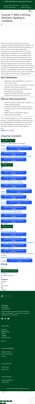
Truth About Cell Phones (8, 231)
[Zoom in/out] (1, 401)
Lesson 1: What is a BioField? (10, 151)
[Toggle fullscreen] (4, 401)
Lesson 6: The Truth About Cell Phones (13, 218)
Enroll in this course (9, 271)
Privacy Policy (5, 369)
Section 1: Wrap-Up (7, 175)
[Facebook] (2, 318)
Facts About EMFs (7, 169)
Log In (5, 273)
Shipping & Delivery (6, 352)
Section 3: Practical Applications (11, 212)
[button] (29, 11)
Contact (3, 356)
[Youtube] (8, 318)
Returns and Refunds (7, 354)
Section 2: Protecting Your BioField (12, 183)
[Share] (7, 401)
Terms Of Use (5, 367)
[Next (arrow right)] (4, 403)
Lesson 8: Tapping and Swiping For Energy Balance (17, 242)
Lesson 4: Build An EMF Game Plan (12, 194)
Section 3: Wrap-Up (7, 248)
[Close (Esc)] (10, 401)
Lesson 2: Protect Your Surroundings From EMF (16, 156)
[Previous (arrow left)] (1, 403)
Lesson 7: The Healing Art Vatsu (11, 237)
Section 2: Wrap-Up (7, 205)
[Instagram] (5, 318)
